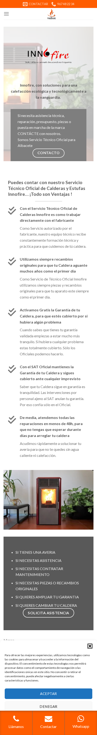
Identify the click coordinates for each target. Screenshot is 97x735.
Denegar (48, 706)
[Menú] (6, 13)
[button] (90, 646)
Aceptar (48, 693)
